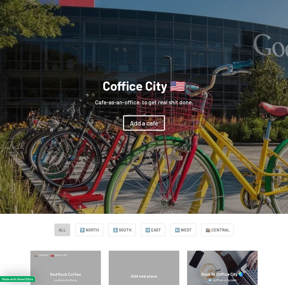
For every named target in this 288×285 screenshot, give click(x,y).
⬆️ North (89, 229)
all (62, 229)
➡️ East (153, 229)
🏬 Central (217, 229)
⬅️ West (183, 229)
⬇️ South (122, 229)
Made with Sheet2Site (17, 279)
